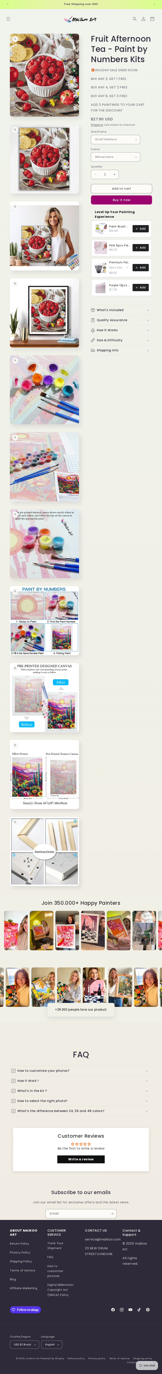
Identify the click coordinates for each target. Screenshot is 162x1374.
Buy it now (121, 200)
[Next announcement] (154, 4)
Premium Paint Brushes (119, 262)
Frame (95, 149)
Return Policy (19, 1244)
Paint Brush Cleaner (119, 226)
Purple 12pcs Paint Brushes (119, 285)
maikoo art (33, 1358)
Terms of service (119, 1358)
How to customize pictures (55, 1271)
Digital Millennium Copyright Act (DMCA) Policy (60, 1290)
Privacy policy (96, 1358)
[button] (8, 19)
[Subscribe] (112, 1213)
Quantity (96, 166)
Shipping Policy (21, 1261)
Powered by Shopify (52, 1358)
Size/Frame (98, 132)
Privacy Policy (20, 1252)
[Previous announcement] (7, 4)
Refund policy (76, 1358)
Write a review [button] (81, 1159)
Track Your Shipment (55, 1245)
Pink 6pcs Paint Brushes (119, 245)
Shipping (97, 124)
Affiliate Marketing (23, 1288)
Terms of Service (22, 1270)
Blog (13, 1279)
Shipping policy (142, 1358)
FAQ (50, 1257)
